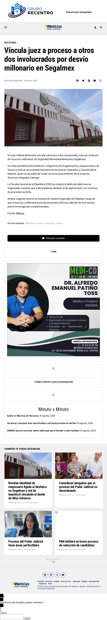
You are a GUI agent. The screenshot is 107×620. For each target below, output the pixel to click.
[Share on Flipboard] (88, 80)
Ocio (50, 584)
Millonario (30, 223)
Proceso (40, 223)
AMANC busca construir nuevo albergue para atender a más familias (43, 430)
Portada (41, 581)
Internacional (93, 581)
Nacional (76, 581)
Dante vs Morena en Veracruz (23, 415)
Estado (56, 581)
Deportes (43, 584)
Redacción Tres (14, 502)
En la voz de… (66, 581)
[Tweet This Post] (83, 80)
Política (84, 581)
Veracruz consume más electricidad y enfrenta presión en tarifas (41, 423)
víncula (59, 223)
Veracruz (49, 581)
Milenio (20, 213)
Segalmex (50, 223)
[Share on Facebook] (77, 80)
